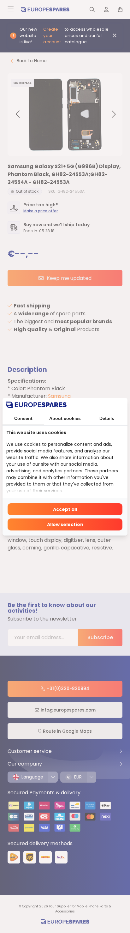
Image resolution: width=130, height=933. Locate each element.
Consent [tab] (23, 418)
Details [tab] (106, 418)
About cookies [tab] (65, 418)
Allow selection (65, 524)
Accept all (65, 509)
